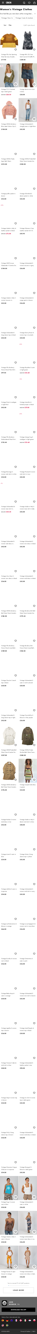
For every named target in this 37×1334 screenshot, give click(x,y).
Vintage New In (7, 18)
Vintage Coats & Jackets (24, 18)
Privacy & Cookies (25, 1331)
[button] (2, 1320)
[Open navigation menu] (3, 2)
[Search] (24, 2)
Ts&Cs (33, 1331)
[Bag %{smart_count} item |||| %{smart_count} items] (34, 2)
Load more (18, 1290)
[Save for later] (15, 49)
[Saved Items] (29, 2)
